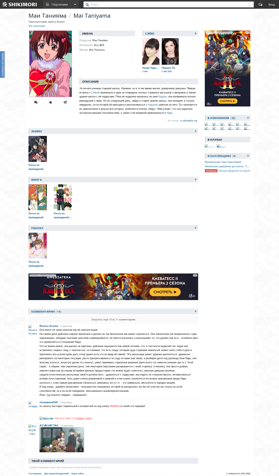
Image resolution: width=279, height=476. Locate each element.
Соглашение (34, 473)
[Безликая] (239, 124)
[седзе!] (224, 128)
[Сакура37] (216, 128)
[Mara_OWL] (224, 124)
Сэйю (149, 33)
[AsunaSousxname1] (208, 124)
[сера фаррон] (231, 128)
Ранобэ (37, 228)
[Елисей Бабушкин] (247, 124)
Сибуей (95, 92)
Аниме (36, 131)
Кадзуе (162, 96)
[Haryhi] (216, 124)
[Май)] (208, 128)
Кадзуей (153, 104)
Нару (170, 112)
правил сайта (84, 418)
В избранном (221, 118)
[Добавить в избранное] (50, 102)
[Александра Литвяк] (231, 124)
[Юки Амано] (247, 128)
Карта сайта (78, 473)
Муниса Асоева (48, 326)
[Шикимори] (20, 4)
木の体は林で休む (49, 425)
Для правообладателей (56, 473)
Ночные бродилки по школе (234, 170)
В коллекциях (221, 156)
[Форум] (260, 4)
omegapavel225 (48, 402)
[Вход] (271, 4)
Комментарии (45, 311)
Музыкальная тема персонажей (223, 162)
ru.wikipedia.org (188, 120)
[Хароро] (239, 128)
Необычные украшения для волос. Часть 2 (229, 166)
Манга (36, 179)
